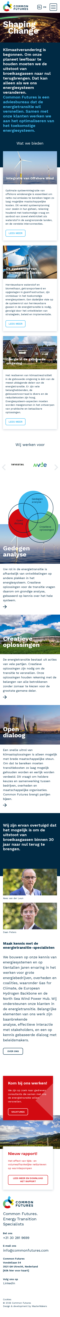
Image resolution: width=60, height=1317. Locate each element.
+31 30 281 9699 (16, 1238)
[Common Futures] (15, 6)
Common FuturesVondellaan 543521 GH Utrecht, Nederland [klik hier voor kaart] (20, 1264)
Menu (53, 7)
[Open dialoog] (5, 805)
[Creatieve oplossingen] (5, 697)
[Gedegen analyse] (5, 607)
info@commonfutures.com (25, 1250)
